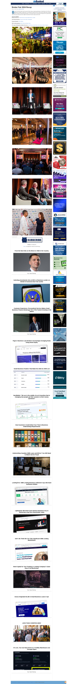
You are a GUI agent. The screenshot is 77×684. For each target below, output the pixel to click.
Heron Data (25, 19)
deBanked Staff (21, 9)
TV (30, 3)
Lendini (34, 17)
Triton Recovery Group (23, 17)
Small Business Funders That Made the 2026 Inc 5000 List (32, 368)
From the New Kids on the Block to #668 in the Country (32, 251)
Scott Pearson (30, 25)
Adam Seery (28, 23)
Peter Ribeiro (21, 21)
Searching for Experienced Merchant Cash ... (59, 11)
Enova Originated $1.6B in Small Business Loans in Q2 (32, 596)
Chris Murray (40, 25)
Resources (27, 3)
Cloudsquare (30, 19)
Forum (50, 3)
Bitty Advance (30, 17)
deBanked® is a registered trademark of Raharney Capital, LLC (23, 682)
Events (39, 3)
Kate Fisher (35, 25)
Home (23, 3)
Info (47, 3)
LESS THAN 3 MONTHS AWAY (31, 623)
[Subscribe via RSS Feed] (65, 682)
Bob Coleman (23, 23)
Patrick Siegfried (45, 25)
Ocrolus (21, 19)
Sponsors (43, 3)
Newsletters (35, 3)
